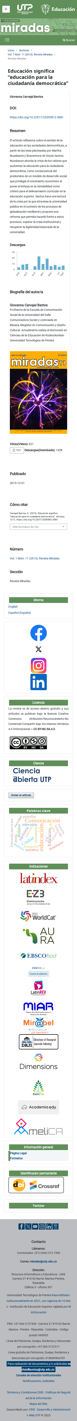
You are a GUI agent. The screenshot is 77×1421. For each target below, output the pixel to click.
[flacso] (38, 987)
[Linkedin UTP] (49, 1226)
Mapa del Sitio (38, 1403)
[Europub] (38, 1088)
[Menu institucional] (6, 9)
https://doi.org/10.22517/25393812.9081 (37, 117)
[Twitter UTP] (28, 1226)
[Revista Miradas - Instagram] (38, 665)
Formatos (16, 1158)
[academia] (38, 1107)
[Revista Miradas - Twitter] (38, 649)
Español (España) (19, 612)
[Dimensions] (38, 1060)
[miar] (38, 1009)
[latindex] (38, 878)
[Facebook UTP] (21, 1226)
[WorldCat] (38, 916)
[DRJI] (38, 1041)
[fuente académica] (38, 971)
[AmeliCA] (38, 1126)
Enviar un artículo (21, 795)
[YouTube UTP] (35, 1226)
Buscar (70, 40)
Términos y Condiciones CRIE (25, 1392)
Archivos (24, 50)
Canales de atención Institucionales (38, 1375)
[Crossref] (36, 1184)
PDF (18, 450)
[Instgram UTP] (42, 1226)
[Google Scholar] (38, 998)
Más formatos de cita (25, 527)
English (13, 606)
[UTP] (25, 9)
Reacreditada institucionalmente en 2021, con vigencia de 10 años (38, 1301)
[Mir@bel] (38, 1025)
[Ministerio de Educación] (58, 9)
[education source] (38, 954)
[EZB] (38, 897)
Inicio (11, 50)
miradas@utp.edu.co (43, 1261)
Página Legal (18, 1153)
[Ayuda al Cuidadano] (55, 1226)
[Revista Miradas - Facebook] (38, 632)
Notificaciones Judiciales (38, 1381)
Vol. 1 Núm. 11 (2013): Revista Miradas (30, 54)
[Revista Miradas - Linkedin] (38, 681)
